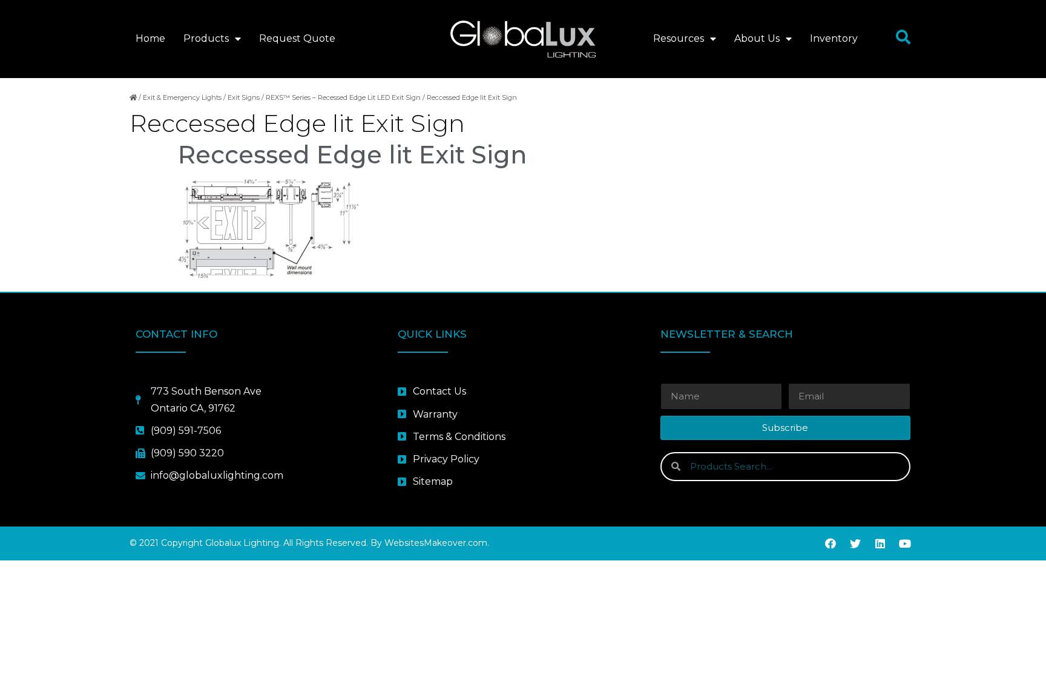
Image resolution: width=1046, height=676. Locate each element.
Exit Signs (244, 97)
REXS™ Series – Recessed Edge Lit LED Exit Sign (343, 97)
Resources (678, 38)
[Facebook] (830, 543)
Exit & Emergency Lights (182, 97)
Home (150, 38)
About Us (757, 38)
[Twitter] (855, 543)
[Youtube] (905, 543)
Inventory (834, 38)
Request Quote (297, 38)
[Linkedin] (880, 543)
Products (206, 38)
